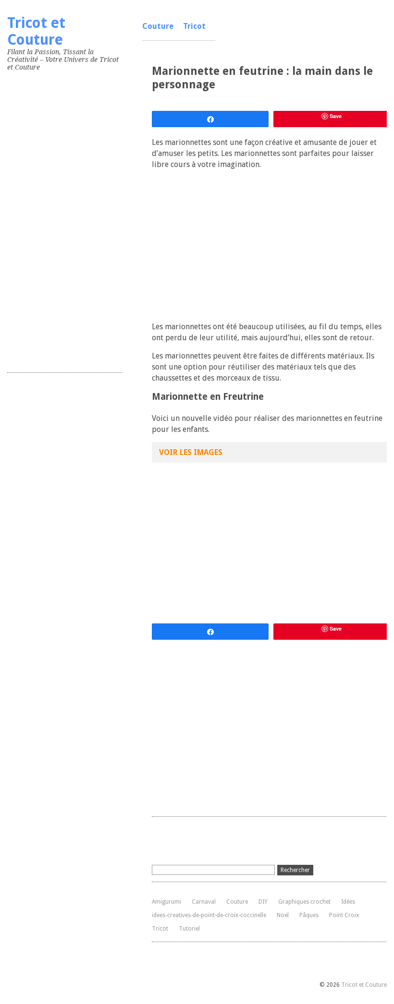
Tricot (194, 26)
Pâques (309, 915)
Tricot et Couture (36, 31)
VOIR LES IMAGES (190, 452)
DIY (263, 901)
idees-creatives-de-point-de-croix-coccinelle (209, 915)
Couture (157, 26)
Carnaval (204, 901)
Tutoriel (189, 928)
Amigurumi (166, 901)
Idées (348, 901)
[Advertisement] (79, 220)
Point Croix (344, 915)
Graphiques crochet (304, 901)
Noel (283, 915)
